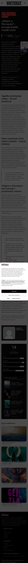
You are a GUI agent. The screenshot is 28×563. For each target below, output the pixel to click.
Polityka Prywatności (16, 298)
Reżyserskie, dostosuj (14, 295)
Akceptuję (14, 291)
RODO (8, 298)
